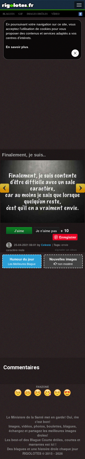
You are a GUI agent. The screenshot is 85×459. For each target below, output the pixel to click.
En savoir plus (17, 47)
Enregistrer (67, 237)
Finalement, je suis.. (24, 154)
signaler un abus (66, 249)
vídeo (55, 13)
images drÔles (37, 13)
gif (20, 13)
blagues (9, 13)
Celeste (46, 245)
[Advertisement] (42, 105)
